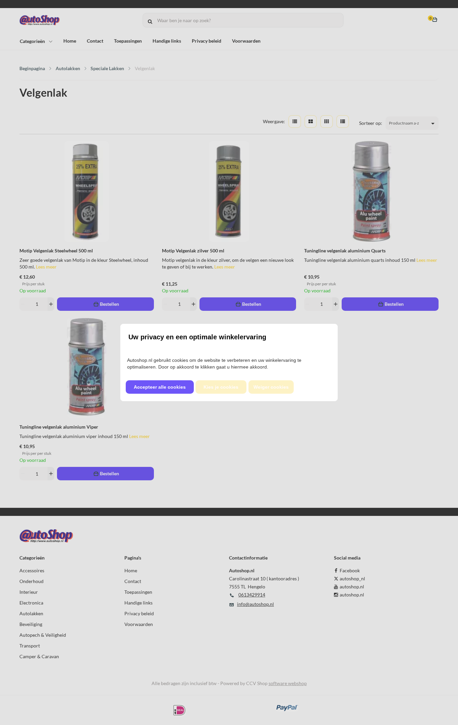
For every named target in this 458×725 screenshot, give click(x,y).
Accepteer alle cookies (160, 387)
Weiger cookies (271, 387)
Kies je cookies (221, 387)
